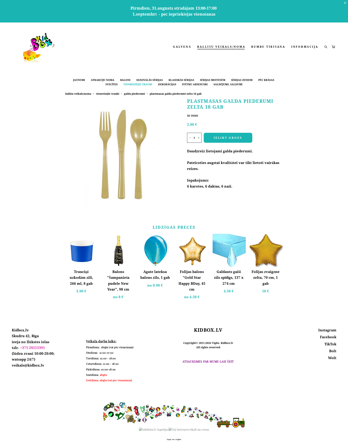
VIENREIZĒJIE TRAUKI (137, 84)
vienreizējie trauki (107, 93)
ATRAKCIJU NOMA (102, 80)
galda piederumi (134, 93)
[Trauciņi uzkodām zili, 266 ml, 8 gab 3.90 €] (81, 250)
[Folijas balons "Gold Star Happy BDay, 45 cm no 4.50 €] (192, 250)
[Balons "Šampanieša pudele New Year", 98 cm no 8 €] (118, 250)
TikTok (330, 344)
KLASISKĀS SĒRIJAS (181, 80)
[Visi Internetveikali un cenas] (189, 429)
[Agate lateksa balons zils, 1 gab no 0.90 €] (155, 250)
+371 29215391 (32, 347)
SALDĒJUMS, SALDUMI (228, 84)
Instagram (327, 330)
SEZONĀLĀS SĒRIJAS (149, 80)
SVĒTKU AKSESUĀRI (195, 84)
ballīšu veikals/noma (78, 93)
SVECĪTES (111, 84)
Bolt (332, 351)
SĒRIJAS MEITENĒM (212, 80)
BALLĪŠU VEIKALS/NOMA (221, 46)
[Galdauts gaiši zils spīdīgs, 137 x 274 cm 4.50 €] (229, 250)
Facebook (328, 337)
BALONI (125, 80)
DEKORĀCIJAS (167, 84)
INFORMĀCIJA (304, 46)
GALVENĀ (182, 46)
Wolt (332, 357)
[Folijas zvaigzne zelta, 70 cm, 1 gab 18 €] (266, 250)
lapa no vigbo (174, 439)
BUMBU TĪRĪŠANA (268, 46)
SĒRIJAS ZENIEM (241, 80)
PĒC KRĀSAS (266, 80)
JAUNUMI (79, 80)
